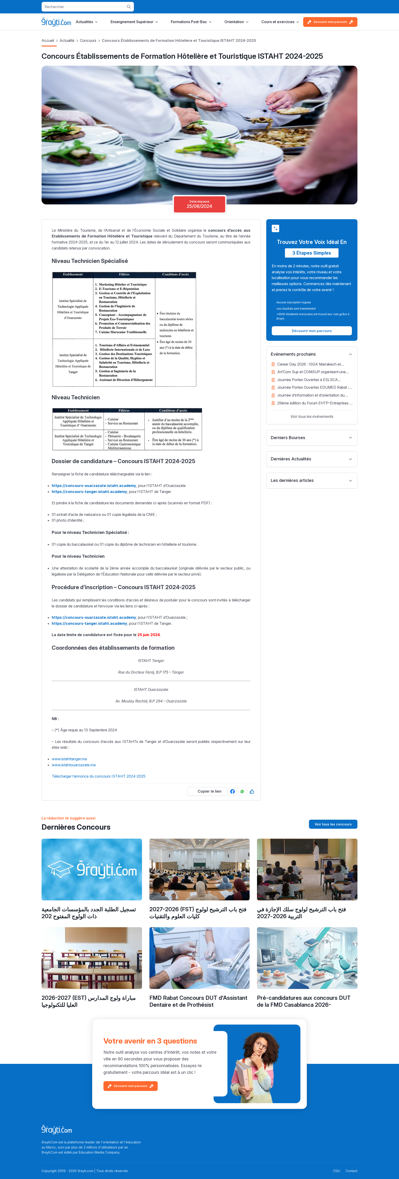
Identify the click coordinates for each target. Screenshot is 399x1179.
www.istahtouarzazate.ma (74, 765)
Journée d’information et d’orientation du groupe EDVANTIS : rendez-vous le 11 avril (313, 395)
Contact (351, 1171)
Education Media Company (99, 1152)
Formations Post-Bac (189, 21)
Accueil (48, 40)
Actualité (67, 40)
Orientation (234, 21)
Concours (88, 40)
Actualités (84, 21)
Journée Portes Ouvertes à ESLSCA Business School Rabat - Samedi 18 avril (311, 380)
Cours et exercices (277, 21)
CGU (336, 1171)
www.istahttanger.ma (69, 759)
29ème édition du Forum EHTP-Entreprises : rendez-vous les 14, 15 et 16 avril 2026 (313, 403)
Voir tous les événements (311, 416)
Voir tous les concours (333, 824)
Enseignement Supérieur (132, 21)
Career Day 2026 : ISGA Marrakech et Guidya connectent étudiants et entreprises (313, 364)
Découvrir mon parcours (330, 22)
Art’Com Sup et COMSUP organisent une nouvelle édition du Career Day (311, 372)
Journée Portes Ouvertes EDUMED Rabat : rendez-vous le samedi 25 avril (313, 388)
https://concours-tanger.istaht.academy (89, 623)
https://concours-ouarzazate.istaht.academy (94, 617)
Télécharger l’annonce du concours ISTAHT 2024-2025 (98, 776)
